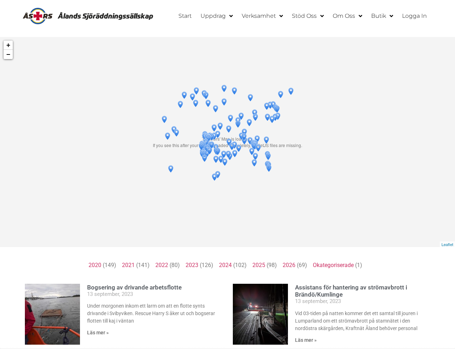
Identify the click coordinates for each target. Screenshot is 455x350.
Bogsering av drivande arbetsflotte (134, 287)
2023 (192, 265)
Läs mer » (98, 332)
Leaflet (447, 244)
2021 (128, 265)
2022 (161, 265)
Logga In (414, 15)
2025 (258, 265)
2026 (289, 265)
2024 (225, 265)
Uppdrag (213, 15)
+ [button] (8, 45)
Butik (378, 15)
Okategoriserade (333, 265)
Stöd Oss (304, 15)
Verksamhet (259, 15)
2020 (95, 265)
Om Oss (344, 15)
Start (185, 15)
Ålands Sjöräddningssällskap (105, 16)
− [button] (8, 54)
